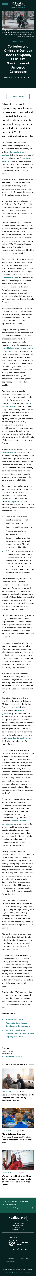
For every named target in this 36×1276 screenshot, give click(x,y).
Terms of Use (10, 1261)
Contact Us (10, 1259)
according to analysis (17, 738)
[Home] (18, 4)
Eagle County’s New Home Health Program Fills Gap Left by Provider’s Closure (18, 1098)
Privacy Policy (25, 1259)
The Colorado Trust (21, 7)
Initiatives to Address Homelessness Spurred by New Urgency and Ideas (20, 1033)
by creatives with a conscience (22, 1272)
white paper (13, 501)
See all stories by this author (12, 1056)
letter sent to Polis (10, 277)
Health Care (18, 42)
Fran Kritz (19, 77)
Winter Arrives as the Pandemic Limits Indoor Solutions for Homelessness (18, 1023)
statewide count (9, 452)
